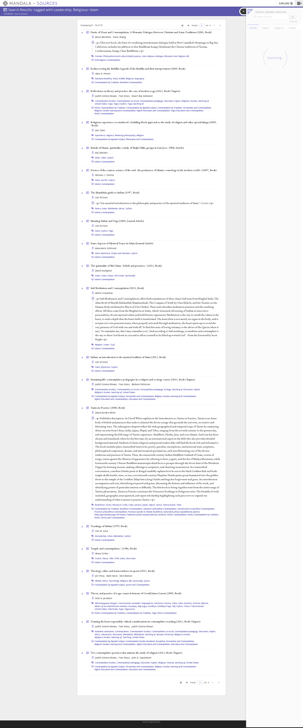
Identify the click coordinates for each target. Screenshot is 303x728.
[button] (299, 3)
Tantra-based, (169, 504)
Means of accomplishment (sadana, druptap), (116, 606)
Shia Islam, (119, 275)
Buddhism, (100, 504)
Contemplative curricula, (128, 100)
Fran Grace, (125, 95)
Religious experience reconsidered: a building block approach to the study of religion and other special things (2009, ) (154, 123)
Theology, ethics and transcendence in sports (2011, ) (122, 571)
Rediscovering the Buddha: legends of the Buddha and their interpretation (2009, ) (138, 68)
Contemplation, (122, 631)
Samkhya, (152, 606)
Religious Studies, (182, 634)
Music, (122, 208)
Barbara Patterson (141, 384)
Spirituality (130, 275)
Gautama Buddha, (103, 78)
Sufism (110, 157)
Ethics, (105, 580)
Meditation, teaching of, (145, 634)
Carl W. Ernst (101, 531)
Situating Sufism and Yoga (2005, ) (117, 221)
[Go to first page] (182, 25)
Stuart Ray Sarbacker (142, 95)
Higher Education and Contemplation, (153, 110)
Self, (174, 606)
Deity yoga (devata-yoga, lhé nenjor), (110, 514)
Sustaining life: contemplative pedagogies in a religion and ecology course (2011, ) (143, 379)
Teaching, (127, 637)
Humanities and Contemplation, (197, 107)
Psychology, (114, 580)
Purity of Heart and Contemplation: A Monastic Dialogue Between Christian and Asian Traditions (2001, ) (151, 32)
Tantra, (159, 504)
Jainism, (138, 504)
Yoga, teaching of (135, 103)
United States (129, 392)
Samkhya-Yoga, (164, 606)
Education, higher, (172, 100)
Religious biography (135, 78)
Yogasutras (129, 609)
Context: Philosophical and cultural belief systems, (118, 56)
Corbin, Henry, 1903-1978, (107, 558)
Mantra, (205, 603)
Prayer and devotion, (121, 253)
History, (168, 603)
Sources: (9, 14)
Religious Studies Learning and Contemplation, (115, 110)
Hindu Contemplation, (177, 514)
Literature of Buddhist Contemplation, (160, 508)
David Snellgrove (103, 270)
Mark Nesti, (112, 575)
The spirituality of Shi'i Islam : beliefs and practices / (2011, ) (126, 265)
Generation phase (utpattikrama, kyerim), (181, 511)
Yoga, (110, 103)
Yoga (110, 230)
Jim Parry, (100, 575)
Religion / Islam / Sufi (105, 344)
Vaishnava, (113, 609)
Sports (147, 580)
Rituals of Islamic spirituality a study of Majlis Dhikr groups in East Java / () (137, 147)
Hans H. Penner (103, 73)
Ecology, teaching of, (173, 389)
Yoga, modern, (120, 103)
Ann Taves (100, 130)
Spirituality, (138, 580)
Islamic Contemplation (105, 161)
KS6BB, (122, 78)
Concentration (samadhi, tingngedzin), (136, 603)
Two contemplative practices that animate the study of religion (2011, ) (136, 652)
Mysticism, (106, 253)
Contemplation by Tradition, (107, 82)
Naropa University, (165, 634)
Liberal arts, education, (112, 634)
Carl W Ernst (101, 197)
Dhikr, (98, 157)
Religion (140, 135)
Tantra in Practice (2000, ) (108, 407)
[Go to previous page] (188, 25)
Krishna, (197, 603)
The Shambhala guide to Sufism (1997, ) (115, 192)
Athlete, (98, 580)
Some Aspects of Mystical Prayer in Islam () (122, 243)
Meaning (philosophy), (125, 135)
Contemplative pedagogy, (151, 100)
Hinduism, (117, 504)
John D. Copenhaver (142, 657)
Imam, (98, 275)
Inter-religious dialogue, (153, 56)
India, (115, 78)
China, (109, 504)
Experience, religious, (105, 135)
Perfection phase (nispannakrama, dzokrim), (147, 514)
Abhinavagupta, (102, 603)
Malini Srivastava (104, 292)
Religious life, (126, 580)
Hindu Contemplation (104, 113)
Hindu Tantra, (100, 517)
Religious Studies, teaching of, (195, 100)
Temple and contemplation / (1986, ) (114, 548)
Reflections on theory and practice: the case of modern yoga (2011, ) (135, 91)
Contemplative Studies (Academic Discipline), (146, 641)
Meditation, (113, 208)
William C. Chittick (104, 175)
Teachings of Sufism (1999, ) (109, 526)
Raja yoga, (142, 606)
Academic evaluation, (105, 631)
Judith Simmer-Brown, (106, 95)
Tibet (178, 504)
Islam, (104, 157)
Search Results (21, 14)
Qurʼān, (104, 180)
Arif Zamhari (101, 152)
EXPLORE (284, 3)
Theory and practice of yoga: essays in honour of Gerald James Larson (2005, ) (136, 593)
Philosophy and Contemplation (140, 139)
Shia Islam (131, 558)
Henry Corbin (101, 553)
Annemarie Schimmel (106, 248)
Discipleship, (101, 536)
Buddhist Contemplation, (131, 508)
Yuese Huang (119, 36)
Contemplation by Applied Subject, (141, 107)
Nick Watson (125, 575)
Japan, (146, 504)
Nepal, (152, 504)
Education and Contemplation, (190, 110)
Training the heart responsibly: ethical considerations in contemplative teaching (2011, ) (145, 621)
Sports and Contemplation (137, 584)
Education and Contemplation (142, 399)
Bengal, (113, 603)
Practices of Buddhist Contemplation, (111, 511)
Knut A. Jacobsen (103, 598)
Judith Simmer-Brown (142, 626)
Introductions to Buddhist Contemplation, (196, 508)
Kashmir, (188, 603)
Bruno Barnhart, (103, 36)
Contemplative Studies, (105, 100)
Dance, (98, 208)
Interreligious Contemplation (107, 59)
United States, (101, 103)
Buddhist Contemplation (131, 82)
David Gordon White (105, 412)
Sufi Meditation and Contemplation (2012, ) (117, 288)
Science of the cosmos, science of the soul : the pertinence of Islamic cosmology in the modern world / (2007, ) (153, 170)
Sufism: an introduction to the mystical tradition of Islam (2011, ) (128, 357)
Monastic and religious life (177, 56)
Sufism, (104, 230)
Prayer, (110, 275)
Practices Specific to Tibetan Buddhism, (145, 511)
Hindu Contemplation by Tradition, (110, 107)
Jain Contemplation (116, 517)
